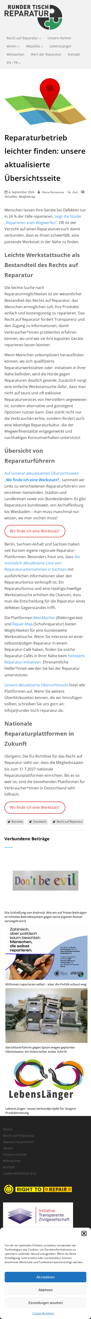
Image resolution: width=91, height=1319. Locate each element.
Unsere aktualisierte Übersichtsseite (36, 685)
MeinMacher (44, 617)
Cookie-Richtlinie (43, 1313)
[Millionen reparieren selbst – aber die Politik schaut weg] (46, 977)
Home (7, 1129)
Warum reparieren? (18, 1142)
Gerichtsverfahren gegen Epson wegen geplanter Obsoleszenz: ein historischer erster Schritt (40, 1049)
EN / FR (12, 62)
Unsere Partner (59, 38)
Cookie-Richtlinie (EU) (19, 1173)
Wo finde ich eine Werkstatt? (35, 531)
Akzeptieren (45, 1277)
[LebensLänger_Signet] (46, 1101)
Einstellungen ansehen (45, 1303)
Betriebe (17, 821)
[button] (84, 1233)
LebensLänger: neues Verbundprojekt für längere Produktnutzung (40, 1110)
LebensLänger (60, 46)
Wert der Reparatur (46, 54)
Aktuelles (33, 46)
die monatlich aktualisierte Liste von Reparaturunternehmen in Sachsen (42, 563)
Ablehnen (45, 1290)
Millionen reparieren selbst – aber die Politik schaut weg (45, 984)
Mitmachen (15, 54)
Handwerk (39, 821)
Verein (12, 46)
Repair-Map (22, 624)
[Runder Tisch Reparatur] (33, 30)
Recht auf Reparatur (22, 38)
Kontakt (74, 54)
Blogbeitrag (27, 196)
